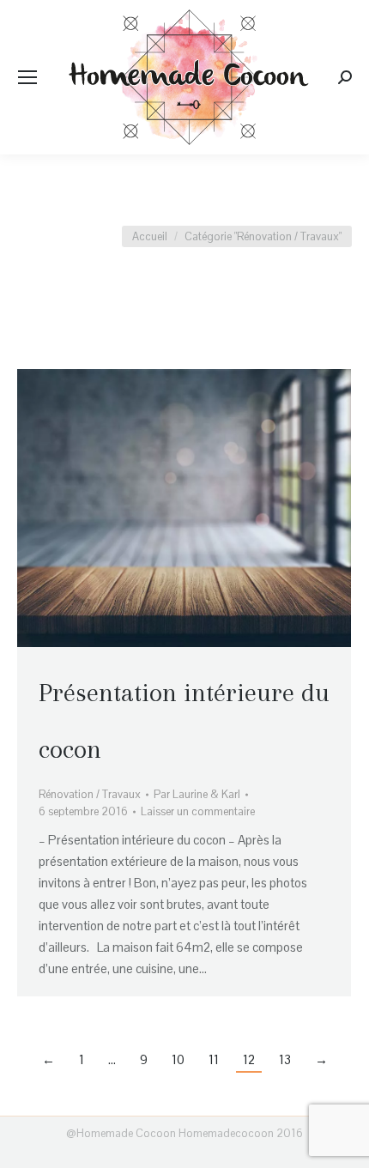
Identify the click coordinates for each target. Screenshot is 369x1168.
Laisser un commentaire (198, 811)
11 (214, 1059)
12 (249, 1059)
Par (197, 794)
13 (285, 1059)
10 (178, 1059)
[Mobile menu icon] (27, 77)
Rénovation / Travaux (90, 794)
